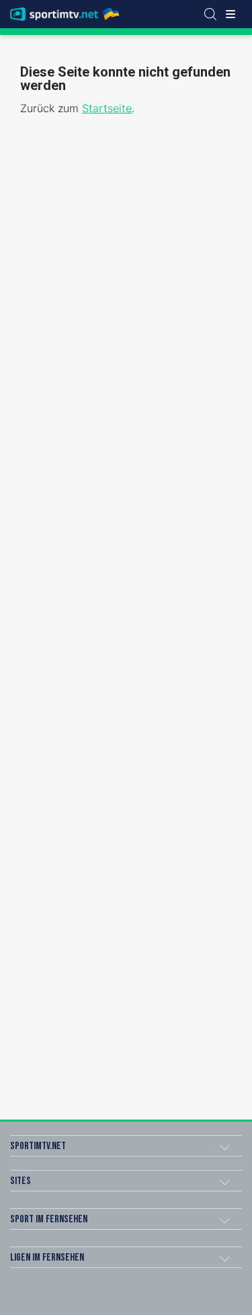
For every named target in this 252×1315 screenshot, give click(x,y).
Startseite (107, 108)
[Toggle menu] (230, 14)
